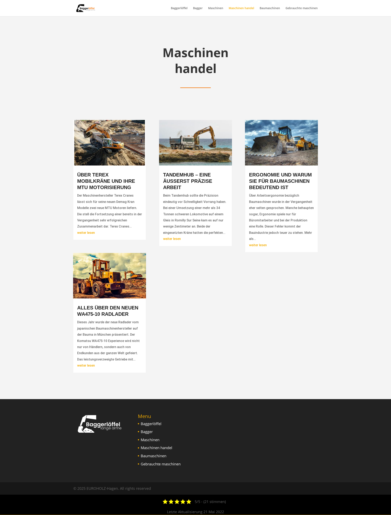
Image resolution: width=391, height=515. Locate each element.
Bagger (198, 8)
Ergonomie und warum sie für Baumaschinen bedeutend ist (280, 181)
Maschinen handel (241, 8)
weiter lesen (86, 233)
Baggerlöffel (179, 8)
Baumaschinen (270, 8)
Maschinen (215, 8)
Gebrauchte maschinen (302, 8)
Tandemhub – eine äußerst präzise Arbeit (187, 181)
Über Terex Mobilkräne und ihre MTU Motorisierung (106, 181)
